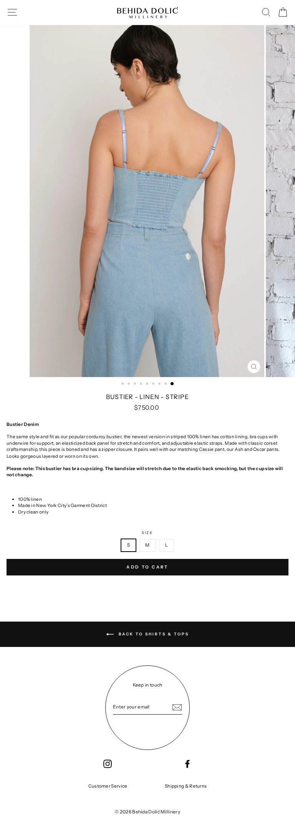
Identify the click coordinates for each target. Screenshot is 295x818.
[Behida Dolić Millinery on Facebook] (187, 764)
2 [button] (129, 384)
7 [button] (160, 384)
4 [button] (142, 384)
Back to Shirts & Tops (153, 634)
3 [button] (136, 384)
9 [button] (172, 384)
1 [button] (123, 384)
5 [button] (148, 384)
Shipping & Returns (186, 786)
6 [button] (154, 384)
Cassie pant (211, 449)
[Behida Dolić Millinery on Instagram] (107, 764)
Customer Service (108, 786)
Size (147, 532)
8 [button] (166, 384)
